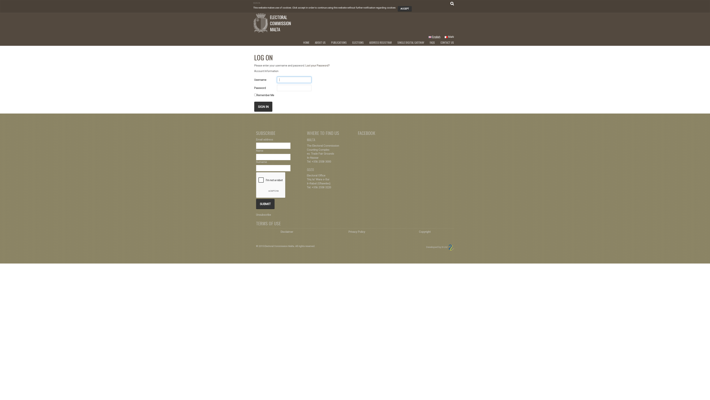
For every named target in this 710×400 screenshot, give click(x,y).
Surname (261, 162)
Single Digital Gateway (410, 42)
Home (306, 42)
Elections (358, 42)
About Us (320, 42)
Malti (451, 36)
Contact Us (447, 42)
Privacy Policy (357, 232)
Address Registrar (380, 42)
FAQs (432, 42)
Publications (339, 42)
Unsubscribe (263, 214)
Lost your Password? (317, 65)
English (436, 36)
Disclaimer (287, 232)
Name (259, 150)
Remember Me (265, 95)
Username (260, 79)
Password (260, 87)
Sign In (256, 3)
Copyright (425, 232)
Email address (264, 139)
